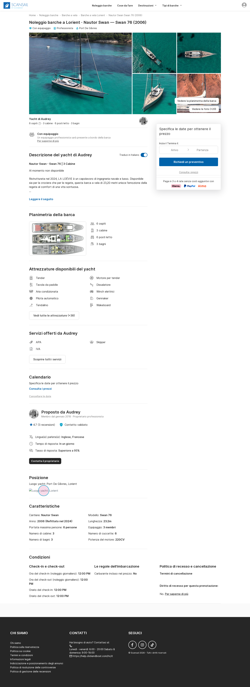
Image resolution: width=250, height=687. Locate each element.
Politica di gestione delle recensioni (30, 671)
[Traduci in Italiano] (144, 155)
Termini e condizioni (21, 655)
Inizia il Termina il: (169, 143)
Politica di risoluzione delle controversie (33, 667)
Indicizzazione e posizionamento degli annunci (36, 663)
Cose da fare (125, 5)
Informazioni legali (20, 659)
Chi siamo (15, 642)
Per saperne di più (176, 594)
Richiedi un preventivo (189, 162)
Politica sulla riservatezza (24, 647)
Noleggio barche (102, 5)
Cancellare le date (40, 396)
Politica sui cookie (20, 651)
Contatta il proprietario (45, 461)
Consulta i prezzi (40, 388)
